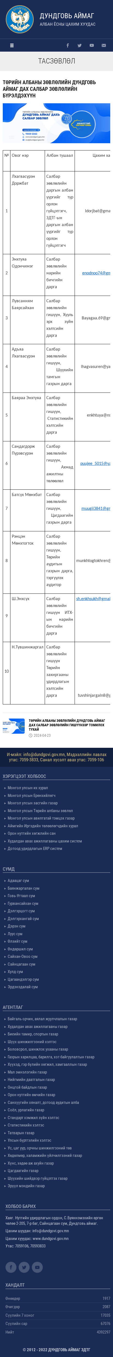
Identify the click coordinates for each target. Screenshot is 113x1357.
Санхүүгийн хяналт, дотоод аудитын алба (43, 1102)
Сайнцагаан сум (21, 964)
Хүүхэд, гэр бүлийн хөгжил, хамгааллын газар (47, 1064)
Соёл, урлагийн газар (26, 1109)
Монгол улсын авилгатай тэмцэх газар (41, 818)
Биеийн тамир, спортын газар (33, 1034)
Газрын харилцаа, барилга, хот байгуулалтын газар (51, 1056)
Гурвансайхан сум (23, 903)
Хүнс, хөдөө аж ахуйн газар (31, 1163)
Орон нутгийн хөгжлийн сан (32, 833)
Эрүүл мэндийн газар (26, 1185)
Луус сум (15, 933)
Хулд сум (15, 971)
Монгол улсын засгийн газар (33, 803)
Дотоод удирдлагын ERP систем (35, 848)
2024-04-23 (42, 735)
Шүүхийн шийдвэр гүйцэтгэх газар (37, 1178)
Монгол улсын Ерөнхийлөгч (31, 795)
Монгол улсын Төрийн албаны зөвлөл (40, 810)
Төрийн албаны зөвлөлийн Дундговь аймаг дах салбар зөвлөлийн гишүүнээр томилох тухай (67, 725)
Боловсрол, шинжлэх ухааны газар (38, 1049)
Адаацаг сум (18, 880)
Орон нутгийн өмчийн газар (31, 1094)
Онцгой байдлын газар (27, 1087)
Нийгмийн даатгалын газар (31, 1079)
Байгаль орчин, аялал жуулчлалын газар (42, 1018)
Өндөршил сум (20, 949)
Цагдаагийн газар (23, 1170)
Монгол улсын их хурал (28, 787)
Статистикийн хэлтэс (26, 1125)
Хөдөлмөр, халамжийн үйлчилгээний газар (45, 1155)
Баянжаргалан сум (23, 888)
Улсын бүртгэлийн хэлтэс (29, 1140)
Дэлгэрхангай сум (23, 918)
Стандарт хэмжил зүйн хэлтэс (33, 1117)
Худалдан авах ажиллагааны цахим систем (45, 841)
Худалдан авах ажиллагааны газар (37, 1026)
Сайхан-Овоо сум (23, 956)
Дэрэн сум (17, 926)
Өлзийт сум (17, 941)
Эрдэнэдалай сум (23, 986)
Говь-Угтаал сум (21, 895)
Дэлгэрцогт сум (21, 910)
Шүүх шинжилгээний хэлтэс (32, 1041)
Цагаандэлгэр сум (23, 979)
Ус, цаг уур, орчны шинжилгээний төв (40, 1148)
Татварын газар (21, 1132)
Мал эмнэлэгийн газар (27, 1072)
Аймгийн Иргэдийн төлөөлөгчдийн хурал (43, 825)
